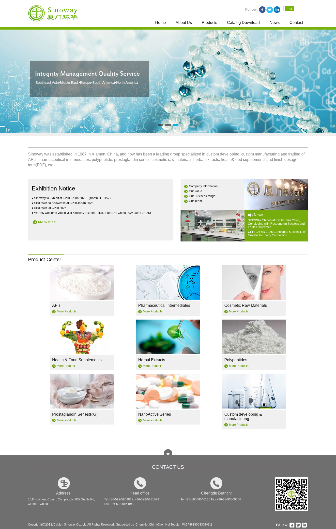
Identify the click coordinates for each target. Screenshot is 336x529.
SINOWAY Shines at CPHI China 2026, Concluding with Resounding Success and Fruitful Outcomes (276, 224)
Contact (296, 22)
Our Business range (202, 196)
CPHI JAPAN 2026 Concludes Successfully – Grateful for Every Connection (278, 233)
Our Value (195, 191)
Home (160, 22)
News (275, 22)
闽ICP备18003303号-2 (197, 524)
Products (209, 22)
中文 (290, 8)
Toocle (175, 524)
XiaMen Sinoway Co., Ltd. (70, 524)
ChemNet (142, 524)
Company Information (203, 186)
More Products (66, 311)
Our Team (195, 201)
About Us (184, 22)
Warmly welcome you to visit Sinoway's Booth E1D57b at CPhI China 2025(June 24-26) (92, 213)
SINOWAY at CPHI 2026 (50, 208)
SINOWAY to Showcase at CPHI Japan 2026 (63, 203)
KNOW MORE (47, 222)
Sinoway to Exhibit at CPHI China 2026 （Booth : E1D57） (73, 198)
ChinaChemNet (159, 524)
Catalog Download (243, 22)
